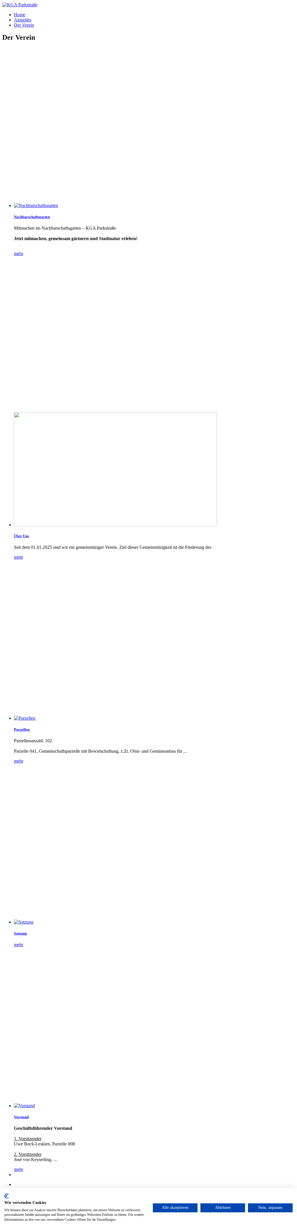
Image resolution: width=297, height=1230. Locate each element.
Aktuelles (22, 19)
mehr (18, 253)
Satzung (20, 933)
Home (19, 14)
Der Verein (24, 25)
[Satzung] (154, 922)
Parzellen (22, 729)
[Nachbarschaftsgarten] (154, 205)
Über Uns (21, 536)
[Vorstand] (154, 1105)
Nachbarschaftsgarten (32, 217)
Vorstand (21, 1117)
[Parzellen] (154, 718)
